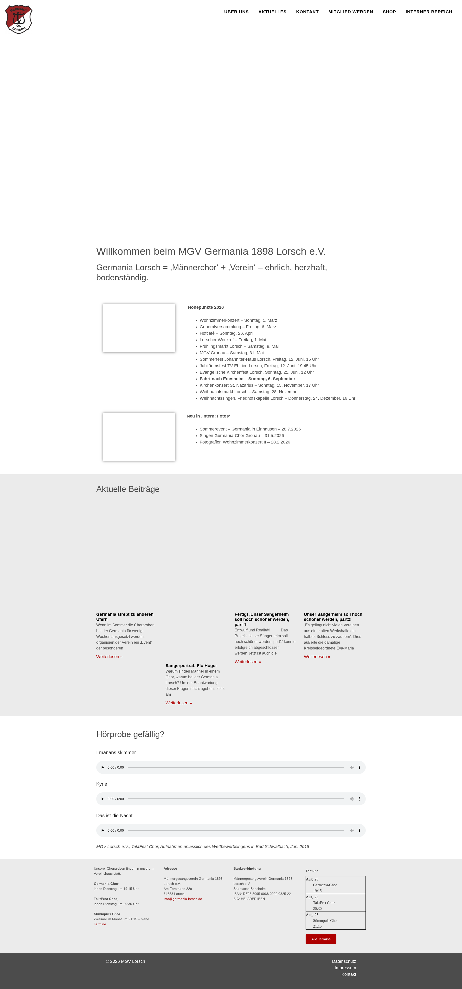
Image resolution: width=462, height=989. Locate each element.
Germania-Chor (325, 885)
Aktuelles (272, 11)
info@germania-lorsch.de (183, 899)
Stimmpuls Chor (325, 920)
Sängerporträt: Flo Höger (191, 665)
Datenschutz (344, 961)
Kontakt (307, 11)
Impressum (345, 967)
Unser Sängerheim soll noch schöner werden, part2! (333, 617)
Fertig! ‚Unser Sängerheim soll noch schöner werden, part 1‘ (262, 619)
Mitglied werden (350, 11)
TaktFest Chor (324, 903)
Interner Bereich (429, 11)
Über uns (236, 11)
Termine (100, 924)
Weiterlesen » (109, 656)
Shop (389, 11)
